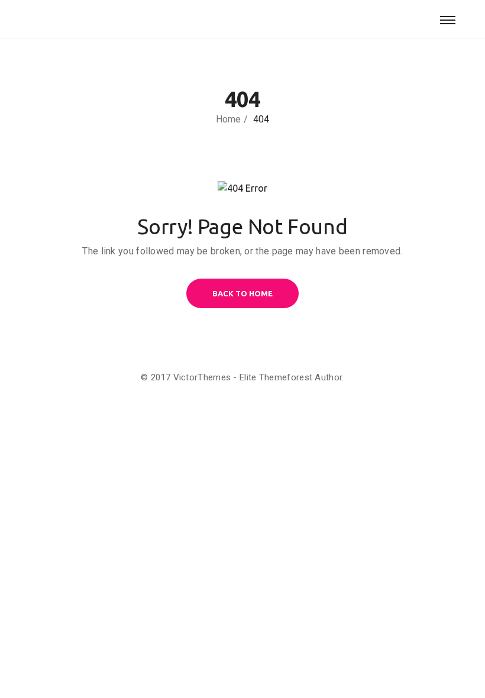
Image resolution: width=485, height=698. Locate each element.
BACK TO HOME (242, 293)
